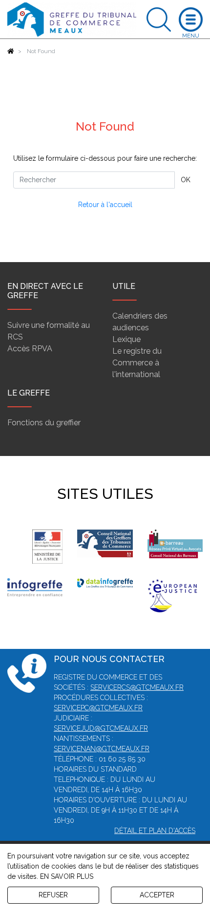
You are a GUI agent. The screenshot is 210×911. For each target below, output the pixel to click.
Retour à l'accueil (105, 205)
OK (185, 180)
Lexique (126, 339)
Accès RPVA (29, 348)
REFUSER (53, 895)
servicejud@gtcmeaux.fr (101, 728)
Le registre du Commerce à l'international (137, 362)
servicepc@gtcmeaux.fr (98, 708)
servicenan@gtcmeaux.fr (101, 749)
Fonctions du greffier (44, 422)
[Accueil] (10, 51)
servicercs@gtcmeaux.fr (137, 687)
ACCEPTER (157, 895)
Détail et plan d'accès (154, 831)
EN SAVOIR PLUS (66, 876)
